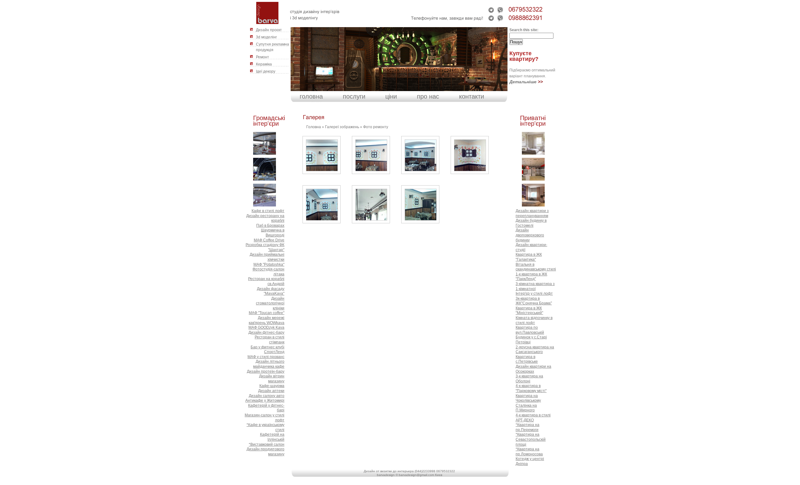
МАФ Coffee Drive (269, 240)
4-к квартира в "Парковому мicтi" (531, 388)
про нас (428, 96)
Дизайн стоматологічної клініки (270, 303)
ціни (391, 96)
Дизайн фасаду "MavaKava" (270, 291)
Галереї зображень (342, 127)
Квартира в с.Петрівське (527, 359)
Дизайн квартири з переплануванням (532, 213)
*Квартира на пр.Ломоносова (529, 451)
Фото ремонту (375, 127)
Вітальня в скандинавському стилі (536, 267)
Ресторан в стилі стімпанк (269, 339)
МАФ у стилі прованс (266, 357)
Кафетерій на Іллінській (272, 437)
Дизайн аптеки (271, 391)
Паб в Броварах (270, 225)
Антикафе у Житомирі (264, 400)
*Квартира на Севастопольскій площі (531, 439)
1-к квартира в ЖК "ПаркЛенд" (531, 276)
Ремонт (262, 57)
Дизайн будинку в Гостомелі (531, 223)
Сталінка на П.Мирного (526, 408)
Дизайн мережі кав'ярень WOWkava (266, 320)
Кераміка (264, 64)
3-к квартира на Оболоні (529, 378)
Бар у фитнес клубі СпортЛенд (267, 349)
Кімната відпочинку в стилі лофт (534, 320)
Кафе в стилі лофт (268, 211)
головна (311, 96)
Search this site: (523, 30)
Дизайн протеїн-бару (265, 371)
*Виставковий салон (266, 444)
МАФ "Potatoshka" (268, 264)
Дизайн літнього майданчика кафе (268, 364)
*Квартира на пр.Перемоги (527, 427)
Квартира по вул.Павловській (530, 330)
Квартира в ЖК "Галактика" (529, 257)
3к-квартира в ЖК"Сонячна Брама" (534, 301)
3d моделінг (266, 37)
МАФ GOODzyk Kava (266, 327)
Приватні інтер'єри (533, 120)
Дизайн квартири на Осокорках (533, 369)
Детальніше (523, 81)
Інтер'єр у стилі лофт (534, 293)
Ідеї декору (265, 71)
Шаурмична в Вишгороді (272, 232)
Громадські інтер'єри (269, 120)
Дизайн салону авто (266, 396)
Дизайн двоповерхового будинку (530, 235)
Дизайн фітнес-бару (266, 332)
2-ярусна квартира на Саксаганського (535, 349)
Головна (313, 127)
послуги (354, 96)
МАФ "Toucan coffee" (266, 313)
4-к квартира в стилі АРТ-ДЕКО (533, 417)
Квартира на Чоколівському (528, 398)
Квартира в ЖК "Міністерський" (529, 310)
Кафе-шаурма (271, 386)
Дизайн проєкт (269, 30)
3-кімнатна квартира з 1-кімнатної (535, 286)
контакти (471, 96)
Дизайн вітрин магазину (271, 378)
